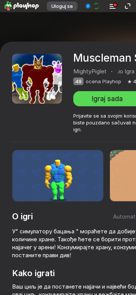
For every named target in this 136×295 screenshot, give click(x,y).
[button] (92, 6)
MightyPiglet (90, 71)
